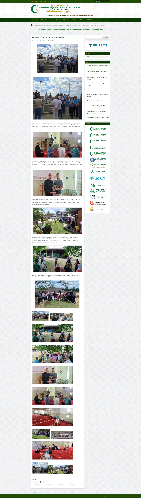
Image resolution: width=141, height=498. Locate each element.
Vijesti (43, 19)
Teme (50, 19)
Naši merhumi (40, 25)
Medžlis (66, 19)
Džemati (81, 19)
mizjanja (37, 40)
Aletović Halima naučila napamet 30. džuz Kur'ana (98, 117)
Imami (74, 19)
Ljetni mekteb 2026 (91, 90)
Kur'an (32, 1)
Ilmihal (36, 1)
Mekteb (90, 19)
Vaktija (45, 1)
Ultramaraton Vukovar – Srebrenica (94, 100)
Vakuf (41, 1)
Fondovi (98, 19)
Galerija (58, 19)
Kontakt (49, 1)
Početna (35, 19)
